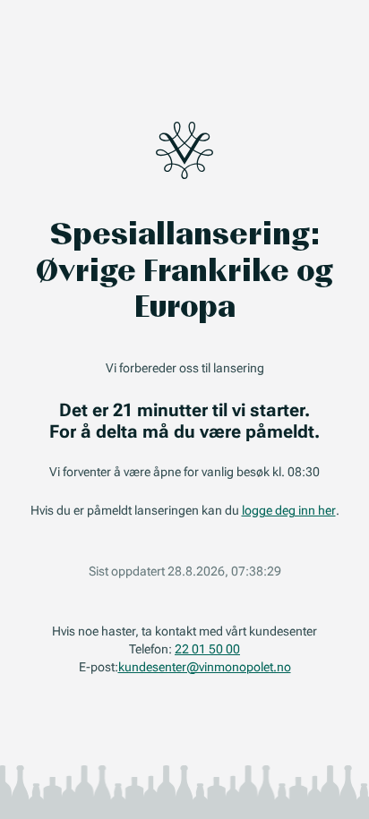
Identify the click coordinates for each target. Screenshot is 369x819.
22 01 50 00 (207, 649)
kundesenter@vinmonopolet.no (204, 667)
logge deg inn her (289, 510)
